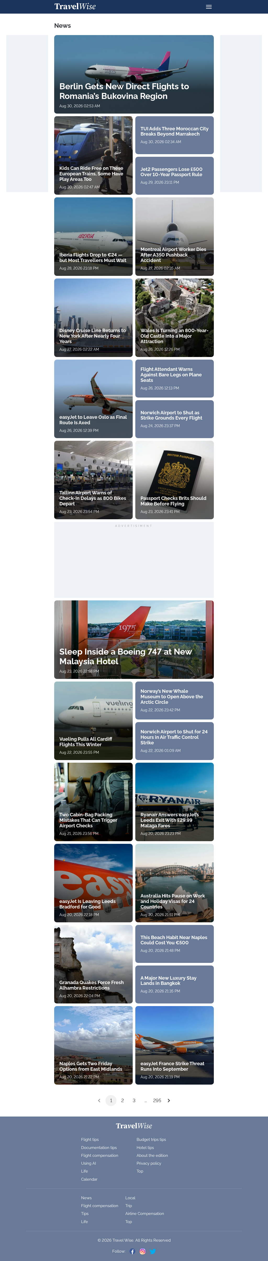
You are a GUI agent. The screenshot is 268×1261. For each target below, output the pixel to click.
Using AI (88, 1163)
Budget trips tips (151, 1139)
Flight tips (90, 1139)
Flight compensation (99, 1155)
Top (140, 1171)
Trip (128, 1205)
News (86, 1198)
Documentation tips (99, 1147)
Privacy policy (149, 1163)
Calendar (89, 1179)
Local (130, 1198)
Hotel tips (145, 1147)
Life (84, 1171)
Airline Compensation (144, 1213)
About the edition (152, 1155)
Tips (84, 1213)
